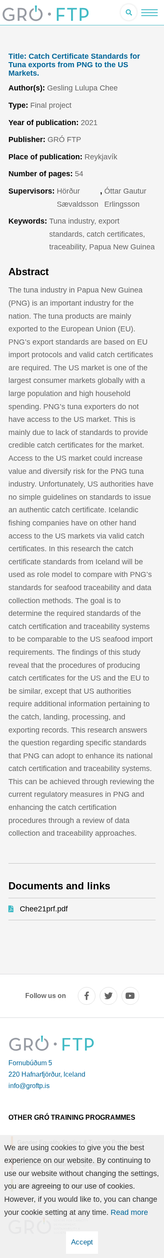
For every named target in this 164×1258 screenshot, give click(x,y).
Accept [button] (82, 1242)
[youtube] (130, 996)
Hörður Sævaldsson (77, 197)
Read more (129, 1212)
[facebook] (86, 996)
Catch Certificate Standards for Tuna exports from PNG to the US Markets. (74, 64)
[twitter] (108, 996)
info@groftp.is (29, 1085)
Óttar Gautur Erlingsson (125, 197)
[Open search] (129, 12)
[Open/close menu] (149, 12)
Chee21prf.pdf (44, 909)
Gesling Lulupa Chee (82, 88)
